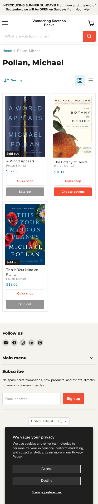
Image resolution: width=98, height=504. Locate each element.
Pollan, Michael (16, 166)
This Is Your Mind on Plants (22, 272)
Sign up (73, 398)
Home (7, 51)
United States (46, 421)
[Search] (89, 36)
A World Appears (20, 161)
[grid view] (80, 80)
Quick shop (25, 181)
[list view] (90, 80)
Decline (46, 480)
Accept (46, 469)
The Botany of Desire (71, 162)
